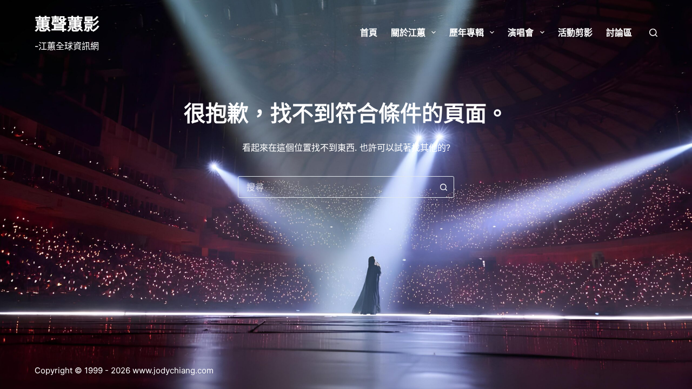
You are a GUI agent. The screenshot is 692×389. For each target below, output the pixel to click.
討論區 (619, 32)
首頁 (368, 32)
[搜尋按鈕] (443, 187)
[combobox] (335, 187)
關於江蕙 (408, 32)
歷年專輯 (466, 32)
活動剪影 (575, 32)
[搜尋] (653, 33)
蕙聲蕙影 (67, 23)
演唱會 (521, 32)
